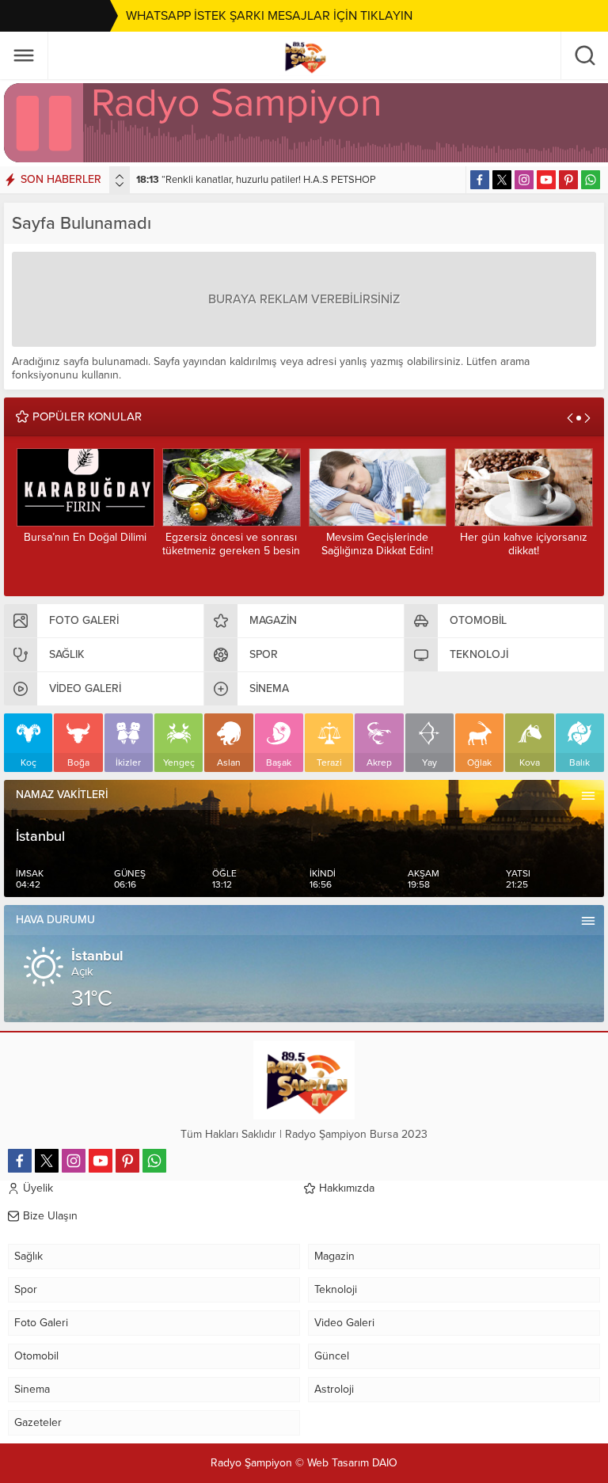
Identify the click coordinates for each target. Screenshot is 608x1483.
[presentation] (120, 177)
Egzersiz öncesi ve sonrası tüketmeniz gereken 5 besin (231, 543)
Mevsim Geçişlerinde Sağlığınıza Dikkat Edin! (377, 543)
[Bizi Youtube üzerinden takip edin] (546, 179)
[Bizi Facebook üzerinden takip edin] (479, 179)
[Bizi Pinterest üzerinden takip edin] (568, 179)
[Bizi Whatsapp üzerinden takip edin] (590, 179)
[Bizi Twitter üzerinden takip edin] (501, 179)
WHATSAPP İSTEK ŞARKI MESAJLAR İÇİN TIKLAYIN (269, 16)
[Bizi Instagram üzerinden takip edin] (524, 179)
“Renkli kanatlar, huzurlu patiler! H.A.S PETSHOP (256, 179)
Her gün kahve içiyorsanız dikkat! (523, 543)
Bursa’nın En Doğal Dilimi (85, 537)
